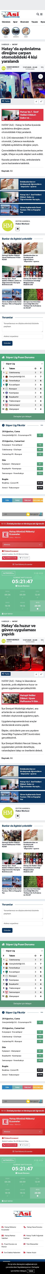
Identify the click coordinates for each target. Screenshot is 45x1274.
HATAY (14, 44)
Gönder (7, 343)
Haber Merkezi (22, 224)
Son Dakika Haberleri (12, 1252)
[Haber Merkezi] (8, 225)
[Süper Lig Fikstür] (42, 425)
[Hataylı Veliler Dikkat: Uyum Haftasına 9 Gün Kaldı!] (11, 248)
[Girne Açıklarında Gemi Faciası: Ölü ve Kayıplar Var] (11, 294)
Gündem (6, 22)
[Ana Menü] (41, 14)
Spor (15, 22)
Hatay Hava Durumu (34, 1227)
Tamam (30, 1271)
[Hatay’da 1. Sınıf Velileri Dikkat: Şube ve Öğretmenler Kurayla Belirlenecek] (11, 271)
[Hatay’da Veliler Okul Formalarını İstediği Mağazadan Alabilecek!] (33, 271)
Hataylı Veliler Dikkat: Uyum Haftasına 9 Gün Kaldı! (11, 257)
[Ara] (38, 14)
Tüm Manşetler (32, 1244)
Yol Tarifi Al (24, 558)
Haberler (5, 44)
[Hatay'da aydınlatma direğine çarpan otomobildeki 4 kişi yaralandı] (22, 85)
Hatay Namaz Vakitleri (8, 1237)
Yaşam (34, 22)
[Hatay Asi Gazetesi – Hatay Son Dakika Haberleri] (11, 15)
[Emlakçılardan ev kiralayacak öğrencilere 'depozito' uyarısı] (33, 248)
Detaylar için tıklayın (22, 417)
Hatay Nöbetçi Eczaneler (9, 1228)
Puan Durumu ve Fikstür (9, 1245)
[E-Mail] (18, 229)
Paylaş (7, 101)
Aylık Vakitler (8, 614)
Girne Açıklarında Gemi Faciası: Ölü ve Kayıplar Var (11, 304)
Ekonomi (24, 22)
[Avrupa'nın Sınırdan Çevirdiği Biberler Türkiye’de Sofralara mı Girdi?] (33, 294)
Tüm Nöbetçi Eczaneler (23, 564)
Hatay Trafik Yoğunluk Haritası (33, 1237)
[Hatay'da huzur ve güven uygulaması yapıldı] (22, 658)
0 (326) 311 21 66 (10, 558)
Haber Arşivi (31, 1252)
